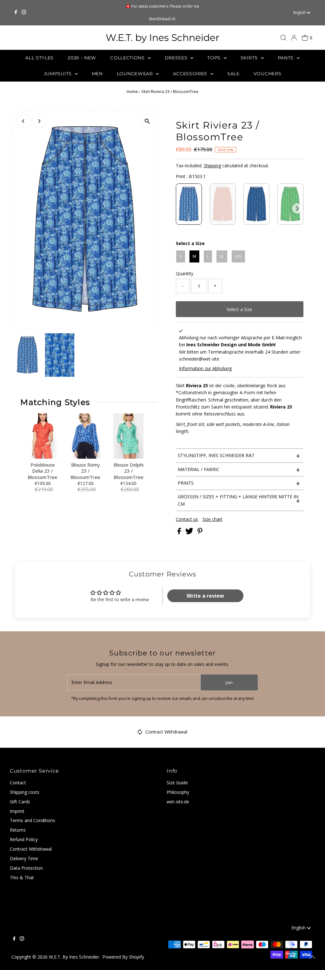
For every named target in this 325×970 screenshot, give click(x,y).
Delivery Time (24, 858)
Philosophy (178, 792)
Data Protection (26, 868)
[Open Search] (283, 38)
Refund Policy (24, 839)
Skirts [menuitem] (250, 58)
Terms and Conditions (32, 820)
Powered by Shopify (123, 957)
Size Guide (177, 783)
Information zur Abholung (205, 368)
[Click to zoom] (147, 121)
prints (239, 483)
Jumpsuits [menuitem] (58, 73)
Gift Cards (20, 802)
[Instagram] (24, 12)
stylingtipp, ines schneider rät (239, 455)
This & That (22, 877)
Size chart (212, 519)
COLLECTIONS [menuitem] (128, 58)
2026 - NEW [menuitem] (82, 58)
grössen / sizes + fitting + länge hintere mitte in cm (239, 500)
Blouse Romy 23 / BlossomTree (85, 471)
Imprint (17, 811)
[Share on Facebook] (179, 532)
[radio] (189, 204)
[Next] (39, 121)
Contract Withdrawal (166, 732)
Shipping (212, 166)
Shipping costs (24, 792)
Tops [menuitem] (214, 58)
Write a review (205, 595)
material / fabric (239, 469)
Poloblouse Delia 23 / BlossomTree (42, 471)
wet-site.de (178, 802)
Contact (18, 783)
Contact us (187, 519)
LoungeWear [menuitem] (136, 73)
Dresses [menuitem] (177, 58)
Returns (18, 830)
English (300, 12)
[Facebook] (16, 12)
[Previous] (23, 121)
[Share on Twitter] (190, 532)
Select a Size (190, 243)
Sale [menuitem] (233, 73)
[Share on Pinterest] (199, 532)
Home (132, 91)
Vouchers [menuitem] (268, 73)
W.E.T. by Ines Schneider (162, 37)
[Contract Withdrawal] (140, 733)
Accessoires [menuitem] (191, 73)
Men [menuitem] (97, 73)
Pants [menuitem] (286, 58)
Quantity (184, 273)
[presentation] (297, 208)
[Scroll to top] (312, 957)
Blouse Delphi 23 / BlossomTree (128, 471)
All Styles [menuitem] (39, 58)
